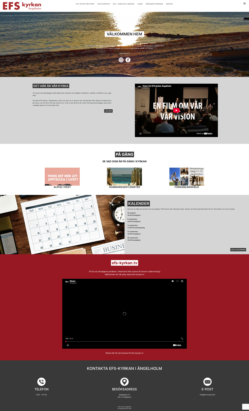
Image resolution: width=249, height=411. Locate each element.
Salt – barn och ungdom (123, 4)
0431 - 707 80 (41, 395)
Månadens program (154, 4)
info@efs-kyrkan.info (207, 395)
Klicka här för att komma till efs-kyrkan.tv (124, 353)
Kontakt (169, 4)
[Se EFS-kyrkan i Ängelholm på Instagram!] (121, 60)
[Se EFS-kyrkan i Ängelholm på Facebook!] (128, 60)
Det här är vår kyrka (85, 4)
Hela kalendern (238, 250)
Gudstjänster (103, 4)
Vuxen (140, 4)
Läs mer (108, 111)
